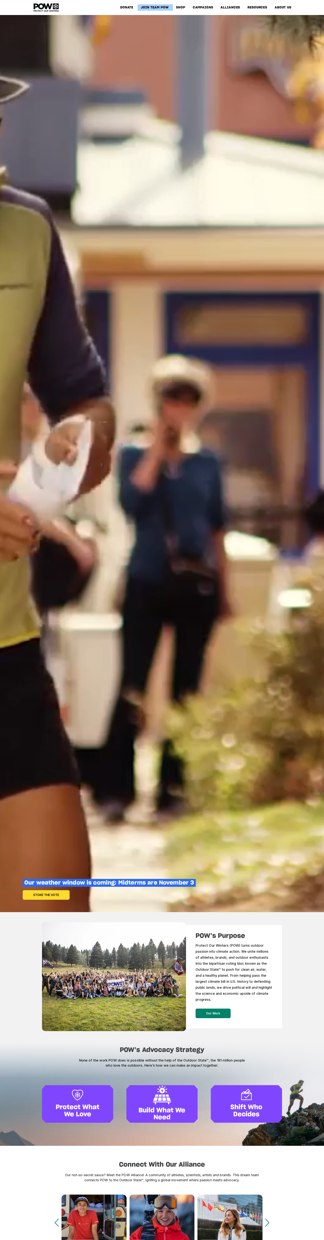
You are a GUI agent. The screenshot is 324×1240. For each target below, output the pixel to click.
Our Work (213, 1013)
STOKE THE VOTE (46, 895)
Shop (180, 7)
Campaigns (203, 7)
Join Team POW (155, 7)
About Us (283, 7)
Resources (257, 7)
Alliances (230, 7)
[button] (267, 1223)
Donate (126, 7)
